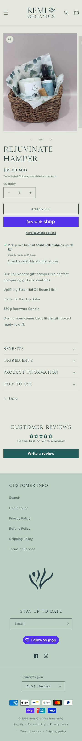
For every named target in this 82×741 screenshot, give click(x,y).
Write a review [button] (41, 453)
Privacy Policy (19, 518)
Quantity (9, 183)
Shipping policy (56, 731)
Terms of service (30, 731)
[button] (6, 13)
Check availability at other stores (33, 261)
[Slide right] (51, 140)
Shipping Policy (21, 539)
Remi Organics (38, 718)
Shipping (24, 176)
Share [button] (13, 399)
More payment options (41, 232)
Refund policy (37, 724)
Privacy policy (59, 724)
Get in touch (18, 508)
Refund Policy (20, 529)
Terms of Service (22, 549)
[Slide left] (31, 140)
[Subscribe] (67, 623)
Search (14, 498)
